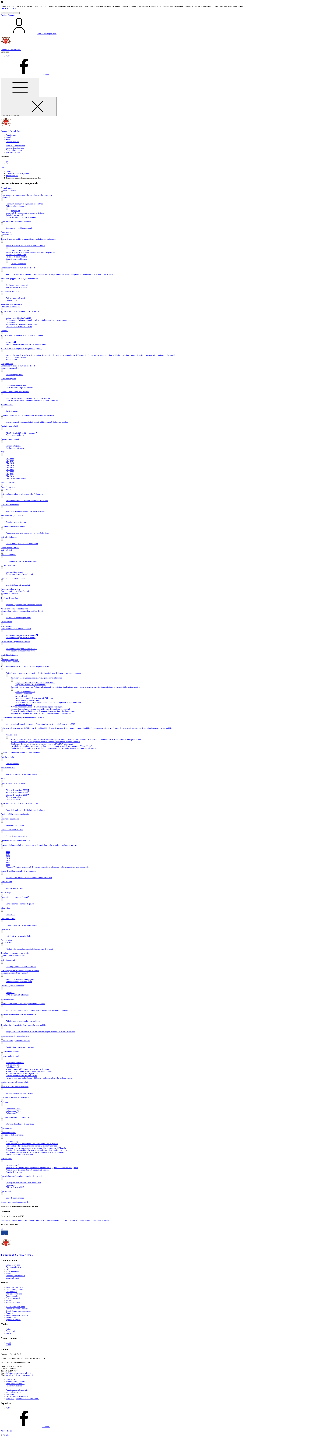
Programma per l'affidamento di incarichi (21, 324)
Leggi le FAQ (11, 1379)
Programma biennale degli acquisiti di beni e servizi (35, 683)
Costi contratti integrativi (15, 448)
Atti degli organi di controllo (16, 287)
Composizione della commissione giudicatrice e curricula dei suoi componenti (40, 709)
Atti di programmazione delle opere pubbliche (18, 1014)
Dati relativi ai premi (9, 537)
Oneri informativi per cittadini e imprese (16, 221)
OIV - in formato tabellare (16, 478)
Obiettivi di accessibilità (15, 1187)
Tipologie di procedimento (11, 598)
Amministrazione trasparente (17, 1390)
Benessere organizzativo (10, 548)
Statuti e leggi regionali (14, 215)
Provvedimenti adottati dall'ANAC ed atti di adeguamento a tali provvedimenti (35, 1152)
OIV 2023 (10, 470)
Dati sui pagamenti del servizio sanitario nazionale (20, 971)
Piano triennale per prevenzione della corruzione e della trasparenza (26, 195)
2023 (8, 862)
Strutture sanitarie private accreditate (14, 1082)
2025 (8, 858)
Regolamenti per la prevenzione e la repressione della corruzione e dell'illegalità (36, 1148)
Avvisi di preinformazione (25, 692)
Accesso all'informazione (15, 146)
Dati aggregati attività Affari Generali (15, 591)
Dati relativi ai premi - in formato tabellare (22, 544)
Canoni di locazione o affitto (12, 830)
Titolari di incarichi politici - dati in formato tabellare (25, 246)
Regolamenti (15, 211)
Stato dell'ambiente (13, 1065)
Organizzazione (12, 176)
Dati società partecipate (14, 572)
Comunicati (10, 1331)
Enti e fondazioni (12, 1271)
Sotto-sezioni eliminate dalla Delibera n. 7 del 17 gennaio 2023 (25, 666)
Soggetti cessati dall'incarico (16, 259)
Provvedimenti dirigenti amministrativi (15, 642)
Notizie (8, 1329)
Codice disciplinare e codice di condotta (21, 217)
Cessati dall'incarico (18, 264)
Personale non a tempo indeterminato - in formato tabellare (28, 398)
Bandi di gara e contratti (10, 662)
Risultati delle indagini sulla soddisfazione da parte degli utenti (29, 949)
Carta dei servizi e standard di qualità (15, 897)
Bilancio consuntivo (13, 799)
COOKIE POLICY (8, 8)
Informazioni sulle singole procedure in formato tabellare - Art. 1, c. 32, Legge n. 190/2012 (40, 724)
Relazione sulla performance (12, 515)
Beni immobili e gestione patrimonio (15, 814)
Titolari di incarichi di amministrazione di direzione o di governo (30, 252)
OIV (2, 452)
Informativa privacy (13, 1392)
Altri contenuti (6, 1128)
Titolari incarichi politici (20, 250)
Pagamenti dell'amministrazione (13, 955)
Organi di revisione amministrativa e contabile (18, 871)
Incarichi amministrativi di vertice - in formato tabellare (26, 344)
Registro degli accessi (14, 1172)
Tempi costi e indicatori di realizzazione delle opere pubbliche (24, 1025)
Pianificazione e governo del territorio (15, 1036)
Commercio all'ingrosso (15, 148)
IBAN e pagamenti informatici (12, 986)
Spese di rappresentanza (15, 1198)
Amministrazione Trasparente (17, 173)
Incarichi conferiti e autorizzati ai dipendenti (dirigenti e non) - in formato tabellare (37, 422)
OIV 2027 (10, 461)
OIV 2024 (10, 467)
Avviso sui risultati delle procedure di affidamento (34, 698)
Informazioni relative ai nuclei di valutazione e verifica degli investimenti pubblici (37, 1010)
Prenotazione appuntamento (16, 1381)
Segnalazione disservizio (15, 1384)
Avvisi (8, 1333)
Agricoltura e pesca (13, 1320)
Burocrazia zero (7, 232)
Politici (8, 1274)
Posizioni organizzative (10, 368)
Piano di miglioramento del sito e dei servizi (22, 1399)
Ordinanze (5, 1102)
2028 (8, 852)
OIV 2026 (10, 463)
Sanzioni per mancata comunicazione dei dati (18, 268)
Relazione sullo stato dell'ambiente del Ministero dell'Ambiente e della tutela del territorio (39, 1078)
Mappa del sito (6, 1431)
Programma (10, 322)
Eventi (8, 1345)
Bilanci (3, 778)
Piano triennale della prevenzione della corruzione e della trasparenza (32, 1144)
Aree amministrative (13, 1267)
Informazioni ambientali (10, 1051)
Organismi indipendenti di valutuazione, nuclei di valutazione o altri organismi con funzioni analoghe (39, 845)
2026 (8, 856)
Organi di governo (13, 1265)
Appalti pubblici (12, 1296)
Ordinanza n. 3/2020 (13, 1113)
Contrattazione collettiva (10, 426)
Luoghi (8, 1343)
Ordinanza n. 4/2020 (13, 1111)
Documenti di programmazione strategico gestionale (25, 213)
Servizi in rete (6, 942)
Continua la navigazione (10, 13)
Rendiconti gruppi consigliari (17, 285)
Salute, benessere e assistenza (17, 1315)
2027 (8, 854)
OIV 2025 (10, 465)
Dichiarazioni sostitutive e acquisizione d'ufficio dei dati (22, 611)
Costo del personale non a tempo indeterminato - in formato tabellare (32, 400)
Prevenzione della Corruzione (12, 1135)
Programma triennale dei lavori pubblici (30, 685)
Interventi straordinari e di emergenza (15, 1097)
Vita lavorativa (11, 1292)
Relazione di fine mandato (16, 255)
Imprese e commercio (14, 1294)
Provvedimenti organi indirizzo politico (16, 629)
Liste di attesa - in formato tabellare (19, 936)
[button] (12, 135)
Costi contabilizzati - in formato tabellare (21, 925)
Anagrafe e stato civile (14, 1287)
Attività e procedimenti (9, 593)
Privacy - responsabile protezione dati (15, 1202)
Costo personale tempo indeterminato (20, 388)
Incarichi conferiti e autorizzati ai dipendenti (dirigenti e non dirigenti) (27, 415)
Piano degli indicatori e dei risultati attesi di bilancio (20, 803)
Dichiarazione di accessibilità (17, 1396)
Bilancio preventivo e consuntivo (13, 783)
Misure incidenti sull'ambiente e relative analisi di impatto (27, 1069)
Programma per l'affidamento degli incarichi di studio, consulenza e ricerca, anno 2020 (38, 320)
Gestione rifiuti (6, 940)
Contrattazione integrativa (11, 439)
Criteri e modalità (7, 757)
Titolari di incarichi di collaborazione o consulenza (20, 311)
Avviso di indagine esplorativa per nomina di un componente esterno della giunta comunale (45, 742)
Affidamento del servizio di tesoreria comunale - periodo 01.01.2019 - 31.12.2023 (42, 744)
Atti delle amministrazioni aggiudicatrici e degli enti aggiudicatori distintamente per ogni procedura (43, 673)
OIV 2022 (10, 472)
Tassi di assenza (7, 405)
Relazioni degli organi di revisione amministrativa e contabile (29, 878)
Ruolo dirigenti (11, 360)
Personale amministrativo (15, 1276)
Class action (5, 908)
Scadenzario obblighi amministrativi (19, 228)
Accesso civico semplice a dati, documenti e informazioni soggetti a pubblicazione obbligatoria (42, 1168)
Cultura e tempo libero (14, 1289)
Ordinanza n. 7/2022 (13, 1109)
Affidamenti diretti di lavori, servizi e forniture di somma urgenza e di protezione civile (48, 702)
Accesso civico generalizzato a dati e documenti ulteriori (27, 1170)
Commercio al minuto (14, 150)
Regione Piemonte (8, 15)
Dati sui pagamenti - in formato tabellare (21, 967)
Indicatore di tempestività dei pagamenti (21, 979)
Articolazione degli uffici (10, 291)
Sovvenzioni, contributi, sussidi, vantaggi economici (21, 752)
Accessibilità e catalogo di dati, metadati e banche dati (21, 1176)
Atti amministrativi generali (16, 206)
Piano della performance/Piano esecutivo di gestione (25, 511)
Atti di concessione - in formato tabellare (21, 774)
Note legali (10, 1394)
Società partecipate (8, 565)
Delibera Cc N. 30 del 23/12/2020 (19, 327)
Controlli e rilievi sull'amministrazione (15, 840)
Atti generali (5, 197)
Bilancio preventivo (13, 797)
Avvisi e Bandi (21, 696)
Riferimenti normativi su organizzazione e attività (24, 204)
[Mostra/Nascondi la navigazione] (20, 87)
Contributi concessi (8, 1133)
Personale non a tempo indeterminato (15, 392)
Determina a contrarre (23, 694)
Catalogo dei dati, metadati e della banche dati (23, 1183)
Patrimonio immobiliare (10, 819)
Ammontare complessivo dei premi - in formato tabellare (27, 533)
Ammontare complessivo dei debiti (19, 982)
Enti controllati (6, 550)
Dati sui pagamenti (8, 960)
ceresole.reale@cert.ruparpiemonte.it (19, 1375)
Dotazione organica (8, 379)
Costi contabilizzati (8, 919)
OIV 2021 (10, 474)
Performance (6, 489)
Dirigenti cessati (7, 364)
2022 (8, 865)
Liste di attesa (6, 929)
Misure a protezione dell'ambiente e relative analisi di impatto (29, 1071)
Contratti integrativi (13, 446)
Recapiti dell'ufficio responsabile (18, 618)
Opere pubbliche (7, 999)
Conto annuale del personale (16, 385)
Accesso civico (6, 1159)
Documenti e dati (12, 1278)
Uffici (8, 1269)
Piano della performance (10, 505)
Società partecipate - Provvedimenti (19, 574)
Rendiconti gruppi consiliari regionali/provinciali (19, 279)
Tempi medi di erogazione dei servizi (15, 953)
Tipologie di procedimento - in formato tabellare (24, 605)
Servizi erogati (6, 892)
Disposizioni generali (9, 190)
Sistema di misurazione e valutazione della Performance (22, 494)
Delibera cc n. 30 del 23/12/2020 (18, 318)
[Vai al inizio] (2, 1229)
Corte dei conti (6, 882)
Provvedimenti (6, 622)
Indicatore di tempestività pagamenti (14, 973)
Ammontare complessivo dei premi (14, 526)
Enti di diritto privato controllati (13, 578)
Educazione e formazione (15, 1307)
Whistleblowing (12, 1141)
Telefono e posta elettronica (11, 304)
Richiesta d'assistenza (14, 1386)
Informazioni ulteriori (23, 705)
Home (8, 171)
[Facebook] (7, 161)
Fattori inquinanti (12, 1067)
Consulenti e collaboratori (11, 307)
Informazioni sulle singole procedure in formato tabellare (22, 717)
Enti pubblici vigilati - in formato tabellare (22, 561)
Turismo (9, 1300)
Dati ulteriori (6, 1191)
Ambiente (9, 1313)
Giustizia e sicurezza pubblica (17, 1309)
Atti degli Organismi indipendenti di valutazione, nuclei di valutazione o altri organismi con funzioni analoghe (47, 867)
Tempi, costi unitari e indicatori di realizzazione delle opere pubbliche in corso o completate (40, 1032)
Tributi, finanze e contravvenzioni (18, 1311)
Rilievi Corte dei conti (14, 888)
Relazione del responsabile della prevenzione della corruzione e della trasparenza (36, 1150)
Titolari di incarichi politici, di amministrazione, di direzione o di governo (28, 239)
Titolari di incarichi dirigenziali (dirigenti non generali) (21, 349)
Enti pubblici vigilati (8, 555)
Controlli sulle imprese (9, 655)
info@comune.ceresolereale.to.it (18, 1373)
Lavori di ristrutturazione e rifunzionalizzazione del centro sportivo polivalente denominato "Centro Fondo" (51, 746)
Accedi (3, 167)
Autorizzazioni (11, 1317)
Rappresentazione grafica (10, 589)
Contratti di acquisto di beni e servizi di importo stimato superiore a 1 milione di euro (43, 711)
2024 (8, 860)
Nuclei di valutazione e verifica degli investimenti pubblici (23, 1004)
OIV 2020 (10, 476)
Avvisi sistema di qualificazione (27, 700)
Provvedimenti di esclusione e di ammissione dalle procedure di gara (37, 707)
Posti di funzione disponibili (16, 357)
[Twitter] (7, 163)
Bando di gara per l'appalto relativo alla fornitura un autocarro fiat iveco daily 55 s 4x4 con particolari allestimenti (54, 748)
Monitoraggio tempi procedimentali (14, 609)
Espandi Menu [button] (6, 188)
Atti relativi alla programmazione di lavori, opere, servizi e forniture (36, 678)
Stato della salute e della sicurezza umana (21, 1076)
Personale (4, 331)
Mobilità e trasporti (13, 1302)
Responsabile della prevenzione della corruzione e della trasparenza (31, 1146)
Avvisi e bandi (11, 735)
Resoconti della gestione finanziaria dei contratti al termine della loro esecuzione (41, 713)
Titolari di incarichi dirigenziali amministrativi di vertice (22, 335)
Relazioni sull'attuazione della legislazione (22, 1073)
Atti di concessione (8, 768)
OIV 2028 (10, 459)
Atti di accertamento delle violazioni (19, 1154)
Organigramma (11, 300)
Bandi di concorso (8, 482)
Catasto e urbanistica (13, 1298)
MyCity (6, 1435)
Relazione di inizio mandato (16, 257)
